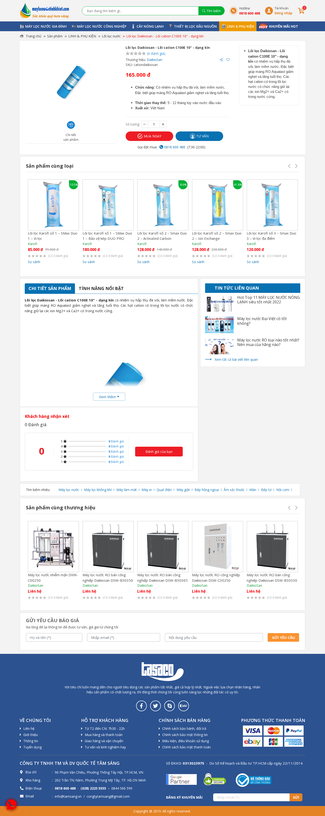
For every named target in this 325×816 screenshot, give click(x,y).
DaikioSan (154, 59)
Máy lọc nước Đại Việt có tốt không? (262, 320)
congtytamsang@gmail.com (108, 796)
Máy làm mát (126, 489)
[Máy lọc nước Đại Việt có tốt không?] (219, 324)
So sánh (34, 262)
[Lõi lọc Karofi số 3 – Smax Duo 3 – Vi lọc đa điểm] (272, 205)
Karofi (32, 243)
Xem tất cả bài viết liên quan (236, 359)
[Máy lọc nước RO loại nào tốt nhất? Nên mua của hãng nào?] (219, 346)
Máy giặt (183, 489)
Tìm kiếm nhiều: (38, 489)
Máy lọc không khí (98, 489)
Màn (252, 489)
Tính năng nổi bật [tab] (101, 288)
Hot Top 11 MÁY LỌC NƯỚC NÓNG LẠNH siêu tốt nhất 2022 (268, 299)
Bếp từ (266, 489)
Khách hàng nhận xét (47, 416)
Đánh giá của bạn (159, 451)
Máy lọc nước (69, 489)
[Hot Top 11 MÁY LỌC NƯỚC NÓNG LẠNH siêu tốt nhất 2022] (219, 303)
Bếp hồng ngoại (207, 489)
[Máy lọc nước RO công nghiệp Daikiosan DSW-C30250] (217, 546)
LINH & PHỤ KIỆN (82, 36)
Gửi (296, 797)
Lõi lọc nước (111, 36)
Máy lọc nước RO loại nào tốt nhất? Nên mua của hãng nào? (268, 342)
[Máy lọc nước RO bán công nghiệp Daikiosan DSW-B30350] (108, 546)
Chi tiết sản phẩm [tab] (50, 288)
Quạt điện (164, 489)
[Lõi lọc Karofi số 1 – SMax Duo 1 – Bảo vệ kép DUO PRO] (108, 205)
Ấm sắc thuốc (234, 489)
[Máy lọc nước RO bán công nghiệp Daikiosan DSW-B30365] (162, 546)
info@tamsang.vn (68, 796)
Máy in (147, 489)
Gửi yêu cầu (283, 637)
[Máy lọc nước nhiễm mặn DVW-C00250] (53, 546)
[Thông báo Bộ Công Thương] (253, 779)
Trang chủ (33, 36)
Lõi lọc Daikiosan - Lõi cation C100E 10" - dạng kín (165, 36)
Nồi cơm (282, 489)
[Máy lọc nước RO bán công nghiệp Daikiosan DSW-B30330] (272, 546)
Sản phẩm (55, 36)
